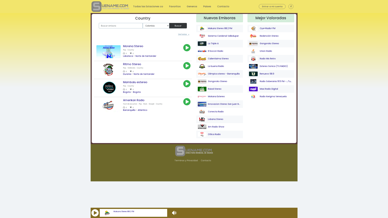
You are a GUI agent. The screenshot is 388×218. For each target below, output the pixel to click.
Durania (127, 74)
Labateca (128, 56)
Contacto (223, 6)
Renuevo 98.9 (266, 73)
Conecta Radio (216, 111)
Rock (145, 104)
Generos (192, 6)
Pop (124, 50)
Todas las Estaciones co (148, 6)
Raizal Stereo (214, 88)
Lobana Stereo (215, 119)
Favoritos (175, 6)
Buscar (178, 25)
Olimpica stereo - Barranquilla (224, 73)
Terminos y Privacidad (186, 160)
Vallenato (131, 68)
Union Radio (265, 51)
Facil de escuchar (130, 104)
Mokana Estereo (216, 96)
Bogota (127, 92)
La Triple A (213, 43)
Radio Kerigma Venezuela (273, 96)
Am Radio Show (216, 126)
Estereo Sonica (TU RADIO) (273, 66)
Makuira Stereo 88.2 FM (124, 211)
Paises (207, 6)
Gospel (151, 104)
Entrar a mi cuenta (272, 6)
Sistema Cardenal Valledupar (223, 35)
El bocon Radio (215, 51)
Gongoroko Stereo (217, 81)
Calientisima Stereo (218, 58)
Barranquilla (129, 110)
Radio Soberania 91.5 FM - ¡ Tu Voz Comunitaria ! (276, 81)
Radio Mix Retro (267, 58)
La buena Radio (216, 66)
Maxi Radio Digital (268, 88)
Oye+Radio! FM (267, 28)
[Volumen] (174, 212)
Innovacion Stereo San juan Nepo (224, 104)
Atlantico (142, 110)
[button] (95, 212)
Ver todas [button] (182, 34)
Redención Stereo (269, 35)
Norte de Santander (145, 56)
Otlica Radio (214, 134)
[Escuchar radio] (187, 48)
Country (131, 50)
